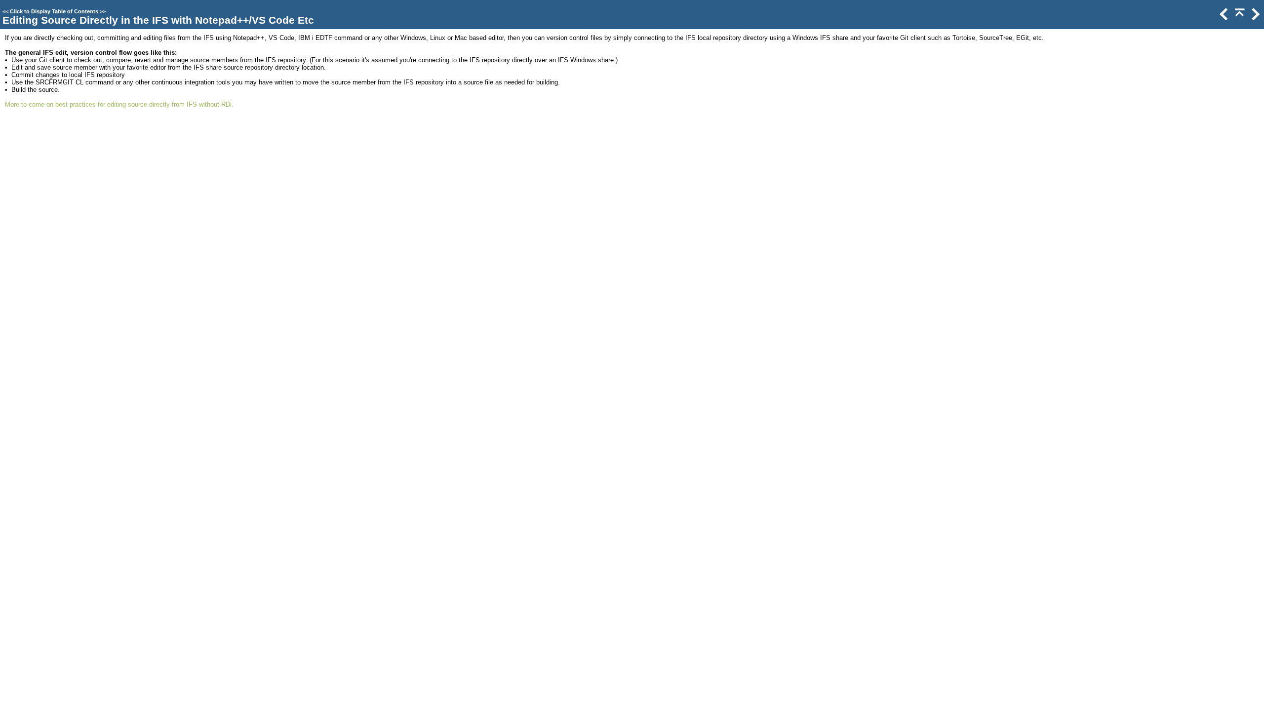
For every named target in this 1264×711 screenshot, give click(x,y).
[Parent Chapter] (1239, 17)
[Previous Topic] (1223, 17)
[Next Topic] (1255, 17)
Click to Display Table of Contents (54, 11)
